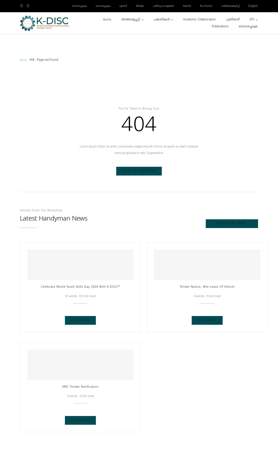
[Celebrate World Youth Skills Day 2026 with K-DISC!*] (80, 265)
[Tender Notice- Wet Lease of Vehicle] (207, 265)
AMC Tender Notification (80, 387)
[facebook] (21, 6)
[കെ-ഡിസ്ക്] (44, 16)
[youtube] (28, 6)
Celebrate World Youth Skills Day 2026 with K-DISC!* (80, 287)
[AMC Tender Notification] (80, 365)
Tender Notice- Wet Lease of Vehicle (207, 287)
